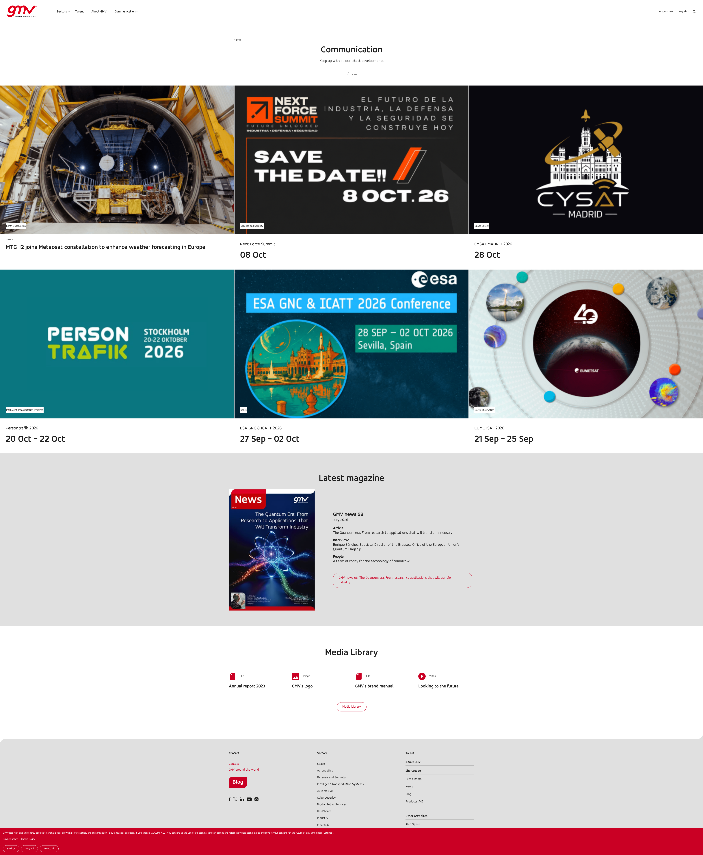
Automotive (325, 791)
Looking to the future (438, 686)
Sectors (62, 11)
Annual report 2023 (247, 686)
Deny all (29, 848)
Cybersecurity (326, 797)
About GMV (99, 11)
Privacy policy (10, 839)
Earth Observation (16, 226)
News (409, 786)
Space (244, 410)
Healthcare (324, 811)
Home (237, 39)
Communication (125, 11)
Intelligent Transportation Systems (24, 410)
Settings (11, 848)
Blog (238, 782)
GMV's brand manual (374, 686)
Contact (234, 763)
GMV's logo (302, 686)
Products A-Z (666, 11)
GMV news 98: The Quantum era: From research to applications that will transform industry (396, 580)
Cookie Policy (28, 839)
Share (354, 74)
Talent (79, 11)
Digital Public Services (332, 804)
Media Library (351, 707)
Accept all (49, 848)
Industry (322, 818)
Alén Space (413, 824)
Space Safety (482, 226)
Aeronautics (325, 770)
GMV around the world (244, 769)
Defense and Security (252, 226)
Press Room (413, 779)
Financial (323, 824)
